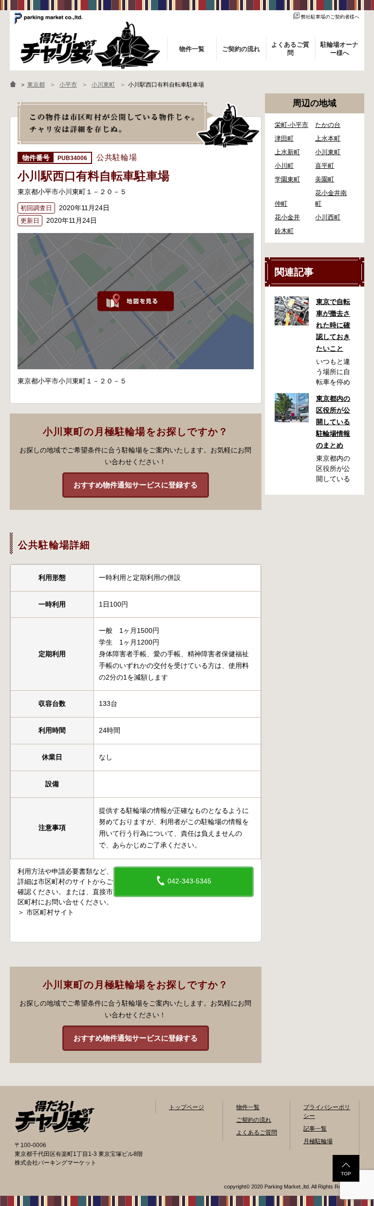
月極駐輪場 (318, 1141)
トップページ (186, 1107)
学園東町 (287, 179)
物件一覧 (248, 1107)
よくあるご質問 (256, 1132)
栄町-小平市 (291, 124)
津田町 (284, 138)
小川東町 (327, 152)
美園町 (324, 179)
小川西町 (327, 217)
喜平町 (324, 165)
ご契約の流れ (253, 1119)
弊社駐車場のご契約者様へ (330, 16)
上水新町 (287, 152)
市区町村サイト (50, 912)
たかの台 (327, 124)
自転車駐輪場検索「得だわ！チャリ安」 (54, 1116)
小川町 (284, 165)
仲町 (281, 203)
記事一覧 (315, 1128)
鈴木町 (284, 230)
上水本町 (327, 138)
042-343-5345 (188, 881)
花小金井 (287, 217)
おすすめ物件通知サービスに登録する (136, 485)
